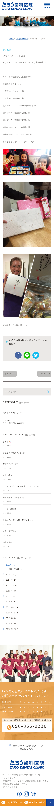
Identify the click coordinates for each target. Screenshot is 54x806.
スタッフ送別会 (9, 531)
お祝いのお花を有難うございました (18, 520)
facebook (18, 355)
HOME (11, 38)
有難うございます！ (11, 464)
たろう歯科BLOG (22, 38)
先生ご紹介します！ (11, 475)
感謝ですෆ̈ (7, 542)
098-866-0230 (29, 726)
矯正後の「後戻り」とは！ (14, 453)
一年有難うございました (13, 498)
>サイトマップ (8, 778)
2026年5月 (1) (16, 569)
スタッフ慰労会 (9, 509)
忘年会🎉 (7, 442)
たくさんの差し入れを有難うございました (21, 486)
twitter (35, 355)
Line (27, 355)
